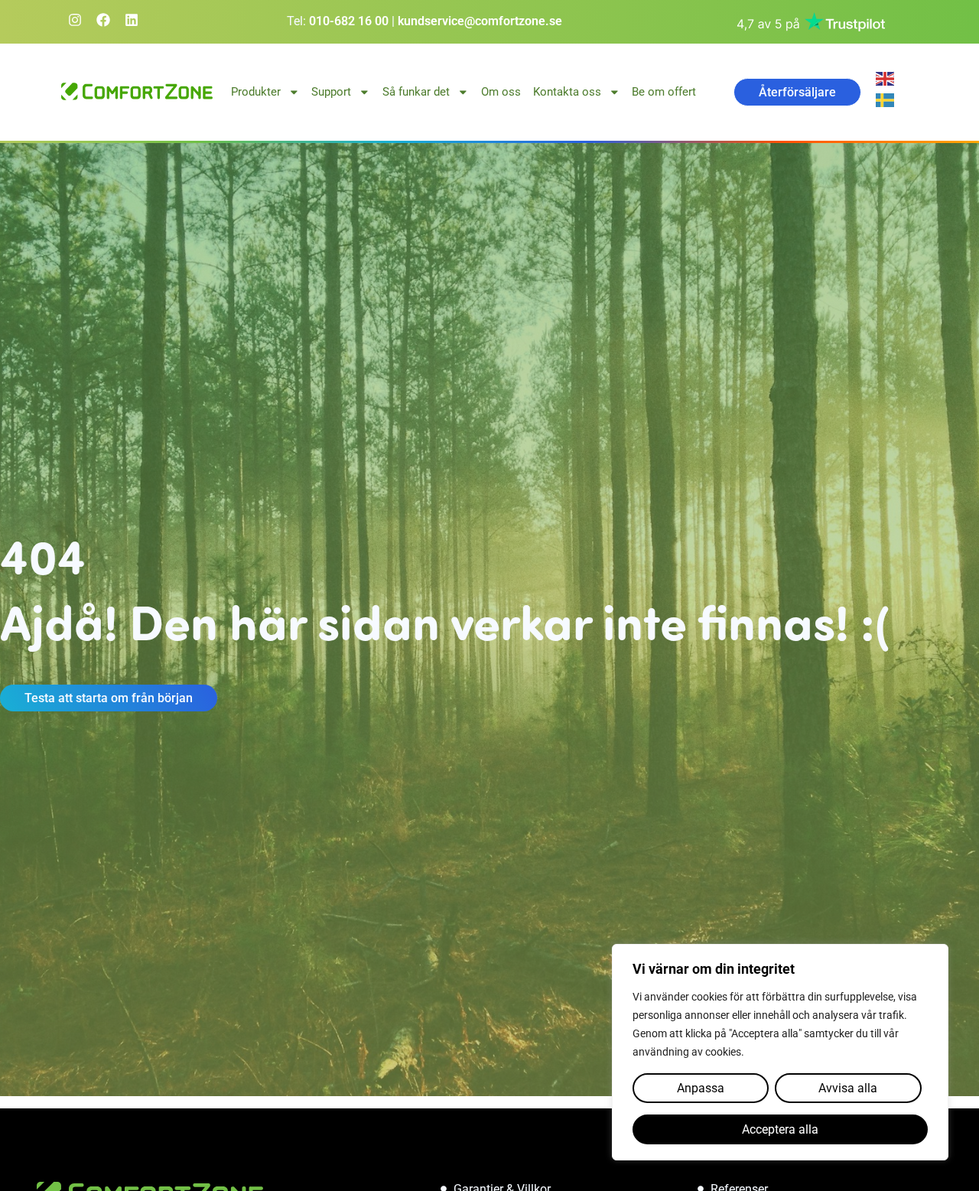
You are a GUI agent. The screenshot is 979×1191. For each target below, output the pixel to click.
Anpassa (700, 1088)
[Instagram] (75, 20)
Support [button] (331, 92)
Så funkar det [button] (416, 92)
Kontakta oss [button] (567, 92)
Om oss (501, 92)
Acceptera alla (780, 1129)
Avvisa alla (847, 1088)
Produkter (256, 92)
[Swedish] (887, 99)
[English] (887, 77)
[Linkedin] (131, 20)
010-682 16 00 (349, 21)
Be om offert (664, 92)
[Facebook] (103, 20)
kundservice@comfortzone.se (480, 21)
